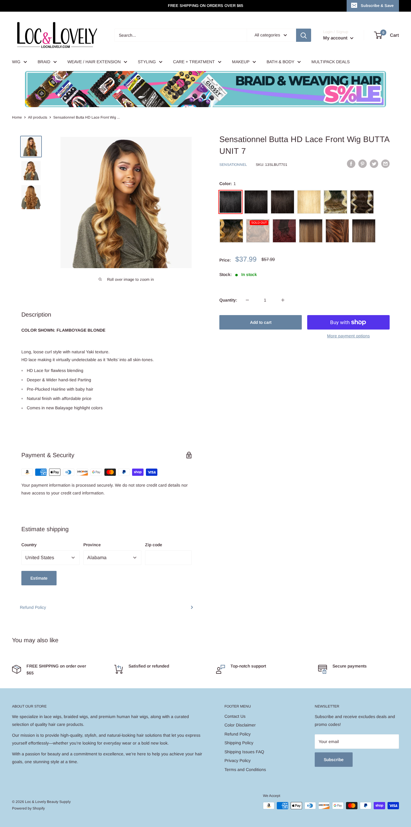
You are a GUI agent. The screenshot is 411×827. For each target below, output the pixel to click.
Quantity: (228, 300)
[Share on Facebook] (351, 164)
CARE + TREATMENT (194, 61)
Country (29, 544)
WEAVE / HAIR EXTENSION (94, 61)
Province (92, 544)
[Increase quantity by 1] (283, 300)
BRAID (44, 61)
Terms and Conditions (245, 769)
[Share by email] (385, 164)
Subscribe (334, 759)
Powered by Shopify (28, 808)
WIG (16, 61)
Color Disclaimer (240, 725)
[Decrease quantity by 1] (247, 300)
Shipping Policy (238, 742)
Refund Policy (33, 607)
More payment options (348, 335)
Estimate (39, 578)
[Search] (303, 35)
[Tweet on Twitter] (374, 164)
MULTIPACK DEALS (330, 61)
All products (37, 117)
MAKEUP (240, 61)
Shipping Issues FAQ (244, 751)
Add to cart (260, 322)
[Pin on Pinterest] (362, 164)
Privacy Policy (237, 760)
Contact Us (235, 716)
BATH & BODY (280, 61)
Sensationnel (233, 165)
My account (336, 37)
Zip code (153, 544)
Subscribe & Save (377, 5)
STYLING (147, 61)
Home (17, 117)
